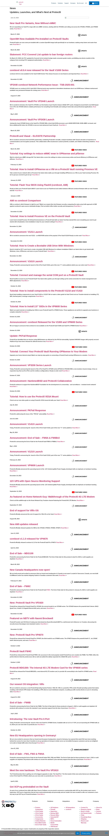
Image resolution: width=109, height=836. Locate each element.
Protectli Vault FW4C (20, 651)
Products (53, 3)
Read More (17, 28)
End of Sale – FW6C (20, 586)
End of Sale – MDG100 (21, 553)
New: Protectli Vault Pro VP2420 (26, 602)
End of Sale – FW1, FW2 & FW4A (27, 754)
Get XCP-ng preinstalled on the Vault (29, 786)
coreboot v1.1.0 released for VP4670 (29, 538)
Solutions (60, 3)
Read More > (83, 325)
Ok (77, 833)
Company (72, 3)
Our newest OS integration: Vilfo (27, 684)
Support (66, 3)
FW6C (48, 590)
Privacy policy (86, 833)
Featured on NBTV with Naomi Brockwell (31, 618)
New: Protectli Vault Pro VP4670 (26, 635)
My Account (80, 3)
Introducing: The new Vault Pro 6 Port (30, 719)
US (86, 3)
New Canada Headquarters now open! (30, 570)
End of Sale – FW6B (20, 702)
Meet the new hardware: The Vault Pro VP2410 (34, 770)
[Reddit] (12, 805)
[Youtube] (8, 805)
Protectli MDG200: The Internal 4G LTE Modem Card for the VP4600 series (49, 667)
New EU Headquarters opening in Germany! (33, 735)
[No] (106, 833)
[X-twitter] (4, 805)
